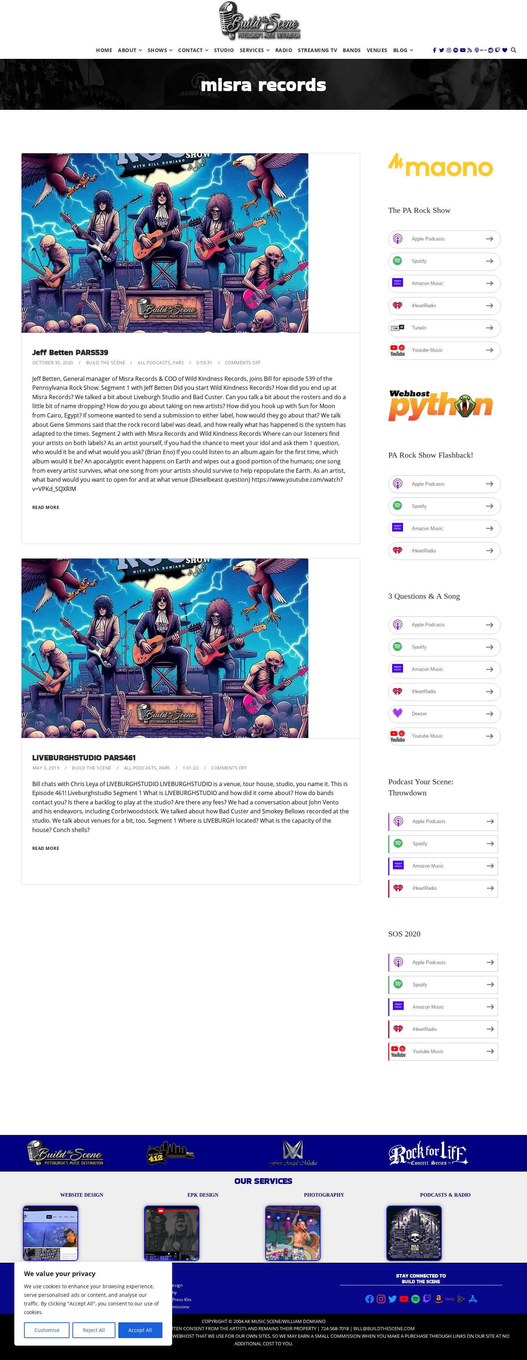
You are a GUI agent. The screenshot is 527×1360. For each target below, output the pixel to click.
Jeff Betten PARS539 (70, 352)
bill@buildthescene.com (384, 1328)
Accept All (140, 1330)
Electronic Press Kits (171, 1299)
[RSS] (469, 50)
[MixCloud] (483, 50)
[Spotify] (455, 50)
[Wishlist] (504, 50)
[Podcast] (476, 50)
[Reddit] (490, 50)
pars (178, 363)
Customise (47, 1330)
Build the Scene (105, 363)
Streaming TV (317, 50)
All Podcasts (154, 363)
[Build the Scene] (260, 21)
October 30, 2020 (53, 363)
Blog (400, 50)
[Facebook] (434, 50)
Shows (157, 50)
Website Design (166, 1285)
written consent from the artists (204, 1328)
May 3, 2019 (46, 768)
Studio (224, 50)
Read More (46, 507)
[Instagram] (448, 50)
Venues (377, 50)
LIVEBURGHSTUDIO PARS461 (84, 757)
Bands (352, 50)
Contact (190, 50)
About (127, 50)
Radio (284, 50)
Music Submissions (170, 1307)
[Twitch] (497, 50)
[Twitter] (441, 50)
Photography (164, 1292)
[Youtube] (462, 50)
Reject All (94, 1330)
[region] (93, 1304)
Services (252, 50)
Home (104, 50)
